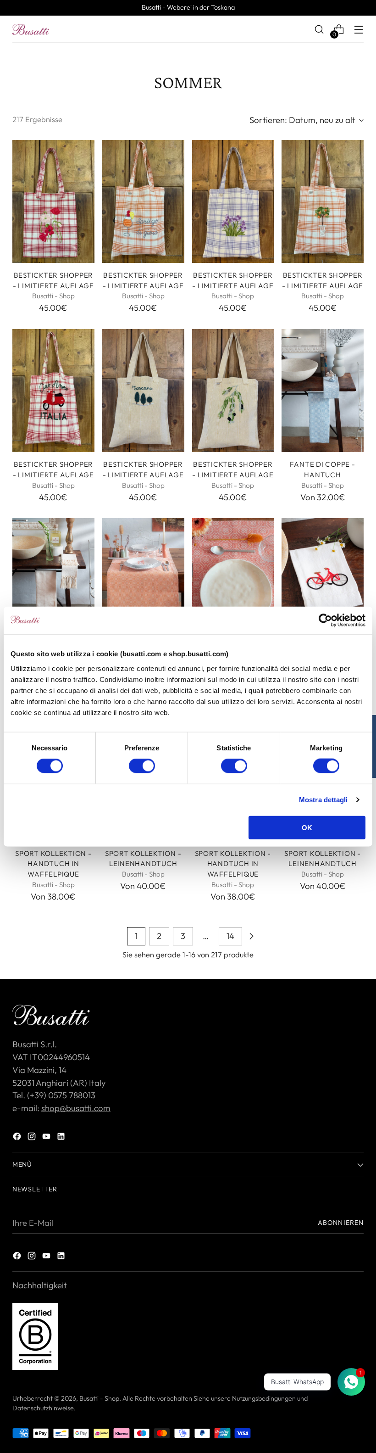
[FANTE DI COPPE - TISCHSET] (233, 579)
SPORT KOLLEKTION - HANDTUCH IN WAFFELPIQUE (53, 864)
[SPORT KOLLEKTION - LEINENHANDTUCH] (323, 579)
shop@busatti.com (76, 1107)
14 (230, 935)
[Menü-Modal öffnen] (358, 29)
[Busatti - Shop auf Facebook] (17, 1138)
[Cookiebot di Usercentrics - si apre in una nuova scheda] (325, 620)
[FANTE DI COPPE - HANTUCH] (323, 390)
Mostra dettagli (323, 800)
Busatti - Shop (99, 1398)
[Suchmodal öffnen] (319, 29)
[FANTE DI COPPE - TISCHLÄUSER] (143, 579)
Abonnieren (341, 1222)
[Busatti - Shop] (30, 29)
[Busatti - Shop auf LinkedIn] (61, 1138)
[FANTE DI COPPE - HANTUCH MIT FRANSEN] (53, 579)
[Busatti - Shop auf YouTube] (47, 1138)
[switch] (142, 766)
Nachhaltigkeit (39, 1285)
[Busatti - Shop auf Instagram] (32, 1138)
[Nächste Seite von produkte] (251, 936)
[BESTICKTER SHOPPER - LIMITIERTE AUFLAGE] (53, 201)
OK (307, 827)
